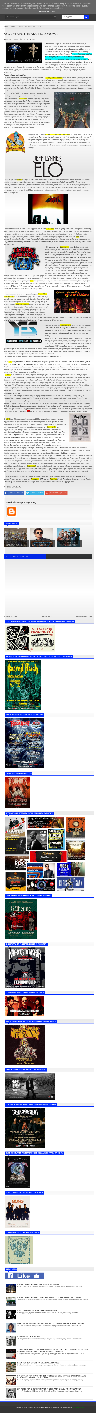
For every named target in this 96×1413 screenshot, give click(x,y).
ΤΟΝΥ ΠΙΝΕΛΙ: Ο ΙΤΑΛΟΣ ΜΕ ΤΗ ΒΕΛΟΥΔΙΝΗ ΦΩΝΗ (37, 1311)
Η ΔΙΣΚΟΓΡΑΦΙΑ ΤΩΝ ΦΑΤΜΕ (28, 1337)
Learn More (44, 12)
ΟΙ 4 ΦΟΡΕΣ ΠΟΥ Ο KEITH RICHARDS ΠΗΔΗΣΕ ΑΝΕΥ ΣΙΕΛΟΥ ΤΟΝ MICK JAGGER (49, 1389)
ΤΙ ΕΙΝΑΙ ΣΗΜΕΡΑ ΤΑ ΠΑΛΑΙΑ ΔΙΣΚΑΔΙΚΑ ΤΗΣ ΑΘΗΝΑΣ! (38, 1284)
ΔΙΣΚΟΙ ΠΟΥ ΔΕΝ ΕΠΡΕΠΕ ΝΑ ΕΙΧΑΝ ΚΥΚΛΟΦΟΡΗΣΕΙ (38, 1363)
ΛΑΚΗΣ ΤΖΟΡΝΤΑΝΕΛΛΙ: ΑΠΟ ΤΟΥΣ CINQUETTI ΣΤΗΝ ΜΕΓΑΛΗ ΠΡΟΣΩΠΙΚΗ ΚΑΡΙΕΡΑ (50, 1324)
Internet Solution (78, 1407)
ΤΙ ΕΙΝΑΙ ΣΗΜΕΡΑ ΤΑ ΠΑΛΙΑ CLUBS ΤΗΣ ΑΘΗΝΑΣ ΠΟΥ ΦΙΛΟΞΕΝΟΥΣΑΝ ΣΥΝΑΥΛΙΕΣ (49, 1298)
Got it (55, 12)
